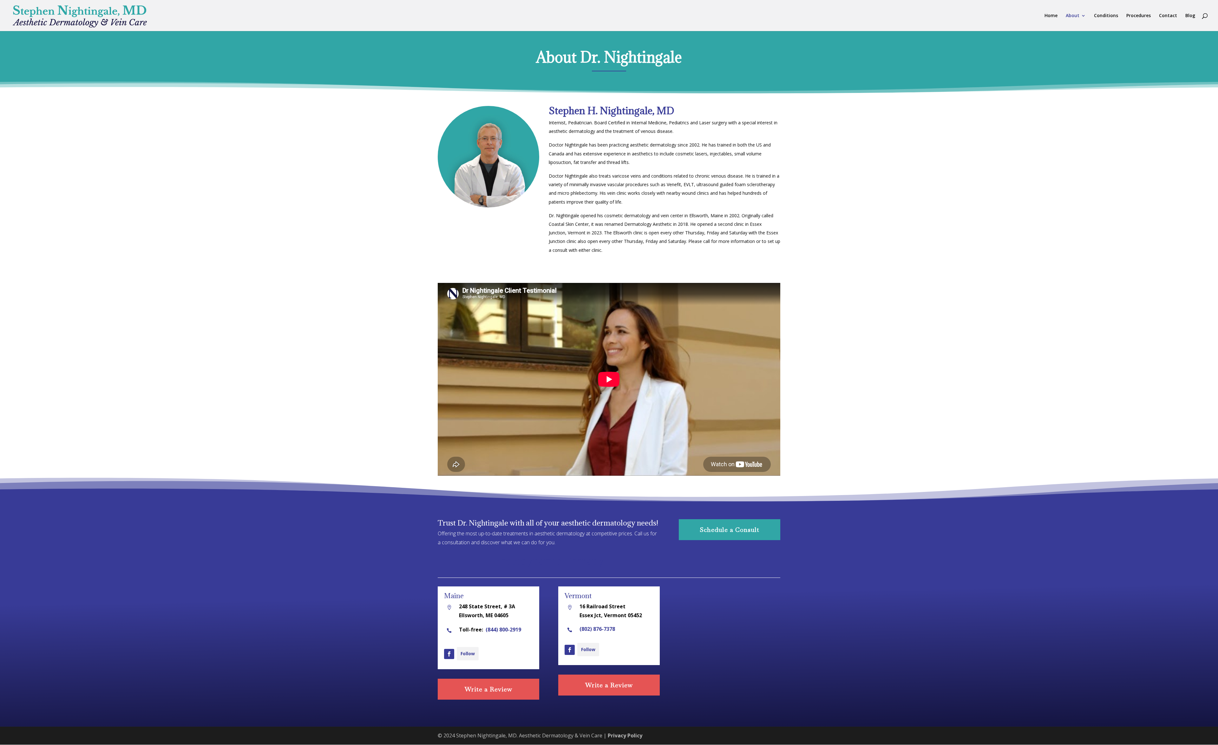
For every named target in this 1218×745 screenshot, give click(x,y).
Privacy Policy (625, 735)
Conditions (1106, 15)
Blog (1190, 15)
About (1072, 15)
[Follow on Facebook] (449, 654)
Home (1051, 15)
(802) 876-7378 (597, 628)
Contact (1168, 15)
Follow (468, 653)
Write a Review (488, 689)
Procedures (1138, 15)
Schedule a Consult (729, 530)
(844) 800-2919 (503, 629)
